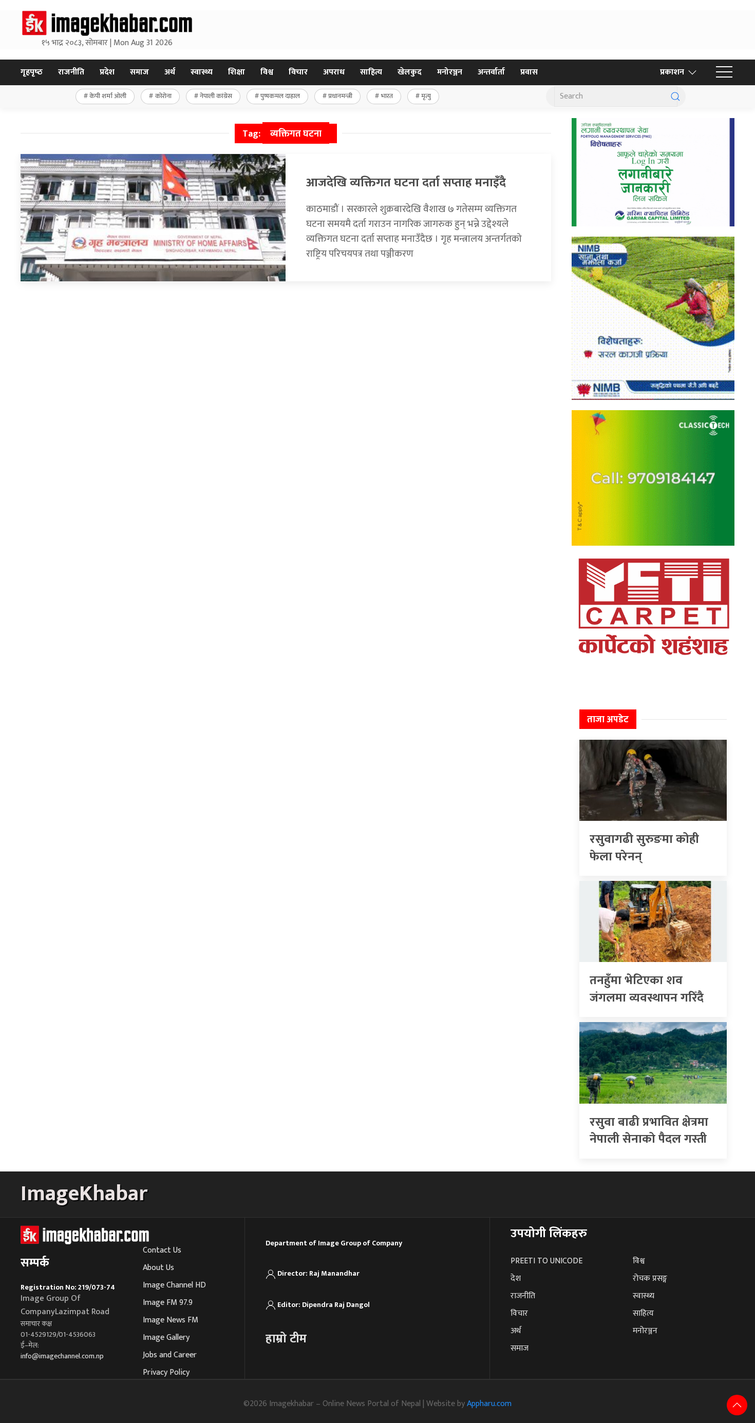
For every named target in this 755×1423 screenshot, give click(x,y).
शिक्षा (236, 72)
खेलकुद (410, 72)
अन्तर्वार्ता (491, 72)
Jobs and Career (170, 1355)
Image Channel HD (174, 1285)
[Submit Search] (675, 96)
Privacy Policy (166, 1372)
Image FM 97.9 (168, 1303)
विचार (298, 72)
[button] (724, 72)
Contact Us (162, 1250)
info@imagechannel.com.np (62, 1356)
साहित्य (371, 72)
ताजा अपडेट (608, 719)
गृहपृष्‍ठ (32, 72)
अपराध (334, 72)
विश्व (266, 72)
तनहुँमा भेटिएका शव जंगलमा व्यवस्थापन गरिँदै (647, 989)
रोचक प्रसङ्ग (650, 1278)
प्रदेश (107, 72)
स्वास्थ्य (202, 72)
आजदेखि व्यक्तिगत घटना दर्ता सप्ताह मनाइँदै (406, 182)
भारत (387, 96)
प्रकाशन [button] (672, 72)
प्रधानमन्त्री (340, 96)
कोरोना (163, 96)
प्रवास (529, 72)
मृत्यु (426, 96)
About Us (158, 1268)
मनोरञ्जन (449, 72)
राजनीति (71, 72)
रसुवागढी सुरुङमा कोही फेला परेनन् (644, 848)
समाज (139, 72)
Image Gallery (166, 1337)
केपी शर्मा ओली (107, 96)
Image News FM (170, 1320)
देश (516, 1278)
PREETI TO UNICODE (546, 1261)
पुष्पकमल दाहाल (280, 96)
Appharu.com (489, 1404)
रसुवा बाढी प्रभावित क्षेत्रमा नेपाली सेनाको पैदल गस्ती (649, 1131)
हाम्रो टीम (286, 1339)
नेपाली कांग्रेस (216, 96)
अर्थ (169, 72)
